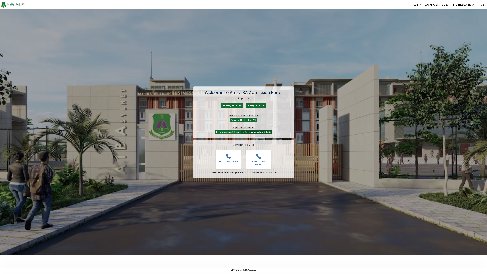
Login (483, 4)
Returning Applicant (464, 4)
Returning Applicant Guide (258, 132)
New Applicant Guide (436, 4)
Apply (417, 4)
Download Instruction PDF (243, 120)
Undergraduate (232, 105)
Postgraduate (256, 105)
